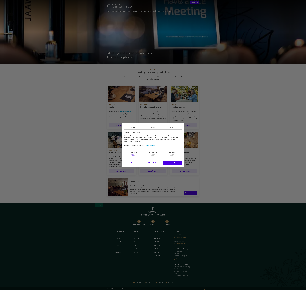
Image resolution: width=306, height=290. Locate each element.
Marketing (172, 152)
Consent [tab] (134, 127)
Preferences (153, 152)
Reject (133, 163)
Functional (133, 152)
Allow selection (153, 163)
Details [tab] (153, 127)
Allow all (172, 163)
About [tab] (172, 127)
